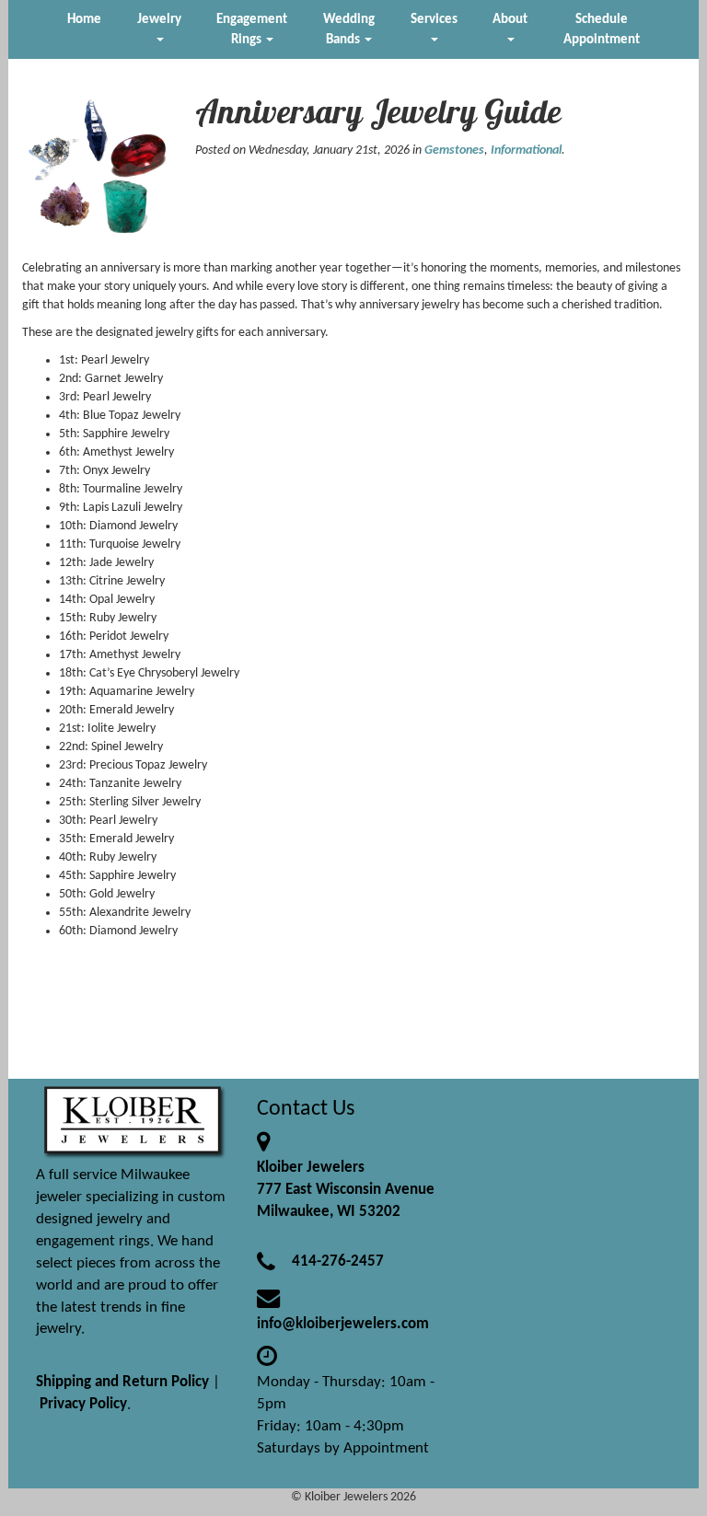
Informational (526, 150)
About (510, 19)
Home (84, 19)
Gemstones (454, 150)
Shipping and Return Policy (122, 1382)
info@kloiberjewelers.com (343, 1324)
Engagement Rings (251, 29)
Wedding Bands (349, 29)
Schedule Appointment (601, 29)
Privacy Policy (83, 1404)
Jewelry (159, 19)
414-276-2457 (338, 1261)
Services (434, 19)
